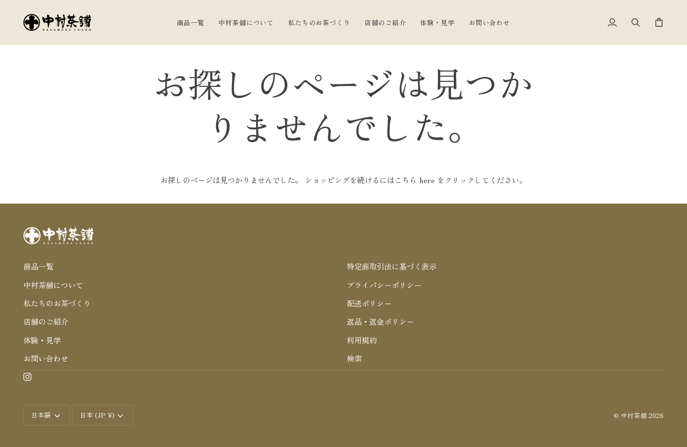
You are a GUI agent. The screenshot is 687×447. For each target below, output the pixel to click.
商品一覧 (38, 266)
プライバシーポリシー (384, 285)
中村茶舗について (53, 285)
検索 (354, 358)
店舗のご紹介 (45, 321)
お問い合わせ (45, 358)
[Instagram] (27, 377)
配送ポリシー (369, 303)
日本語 (41, 414)
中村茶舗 (634, 415)
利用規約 (362, 340)
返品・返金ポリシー (380, 321)
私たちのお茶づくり (57, 303)
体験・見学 (42, 340)
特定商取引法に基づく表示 (392, 266)
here (427, 179)
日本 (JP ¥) (97, 414)
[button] (181, 252)
